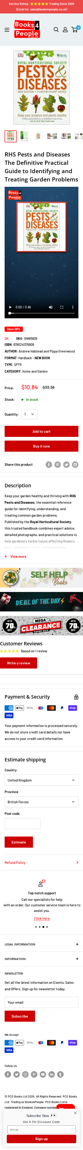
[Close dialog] (75, 1113)
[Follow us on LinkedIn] (51, 1074)
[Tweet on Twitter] (66, 464)
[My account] (65, 29)
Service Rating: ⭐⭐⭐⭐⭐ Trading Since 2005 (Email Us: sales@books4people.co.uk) (41, 6)
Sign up (41, 1139)
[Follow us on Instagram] (25, 1074)
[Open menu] (7, 30)
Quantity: (12, 414)
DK (7, 338)
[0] (74, 29)
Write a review (18, 663)
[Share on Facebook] (49, 464)
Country (11, 770)
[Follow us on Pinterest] (34, 1074)
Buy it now (41, 446)
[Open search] (56, 29)
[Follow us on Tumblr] (60, 1074)
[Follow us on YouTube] (43, 1074)
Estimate (19, 842)
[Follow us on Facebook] (8, 1074)
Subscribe (20, 1016)
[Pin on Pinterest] (57, 464)
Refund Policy (15, 862)
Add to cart (41, 431)
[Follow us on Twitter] (16, 1074)
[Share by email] (75, 464)
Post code (12, 813)
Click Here (41, 918)
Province (11, 792)
